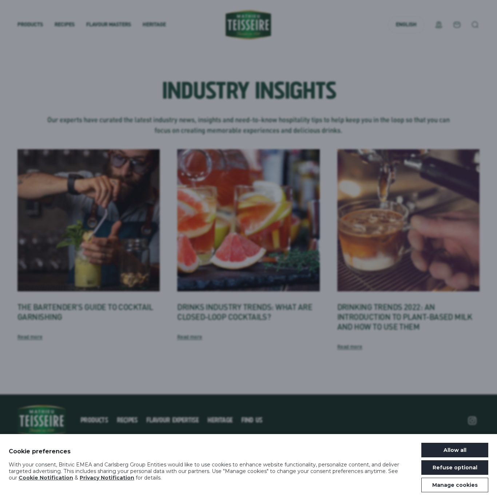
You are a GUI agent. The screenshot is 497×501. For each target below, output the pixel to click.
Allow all (455, 450)
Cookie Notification (46, 477)
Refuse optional (455, 467)
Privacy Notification (107, 477)
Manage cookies (455, 485)
